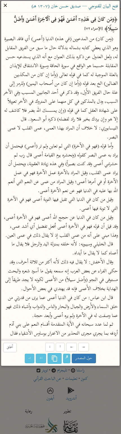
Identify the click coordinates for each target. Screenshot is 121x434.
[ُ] (67, 359)
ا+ (41, 358)
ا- (30, 358)
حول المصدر (84, 358)
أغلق (10, 347)
